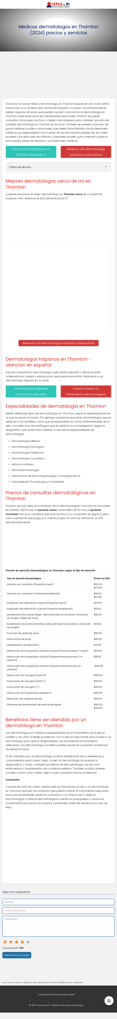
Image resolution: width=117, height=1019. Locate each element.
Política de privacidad (63, 994)
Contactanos (45, 994)
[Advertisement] (58, 76)
